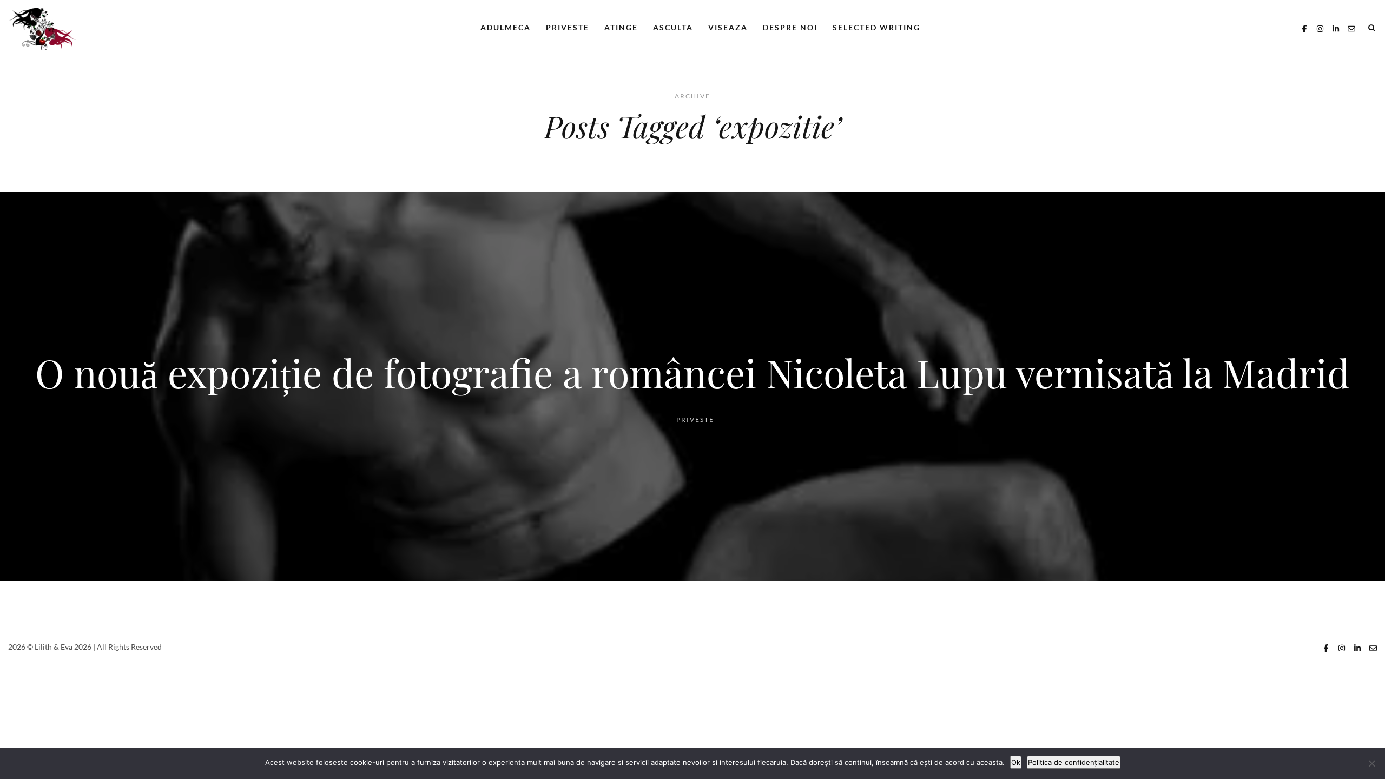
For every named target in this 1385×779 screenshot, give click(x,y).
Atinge (621, 27)
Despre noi (790, 27)
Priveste (567, 27)
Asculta (673, 27)
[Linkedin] (1336, 27)
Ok (1015, 762)
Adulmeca (505, 27)
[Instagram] (1320, 27)
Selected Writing (876, 27)
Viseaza (728, 27)
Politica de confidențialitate (1073, 762)
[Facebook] (1304, 27)
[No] (1371, 763)
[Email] (1351, 27)
